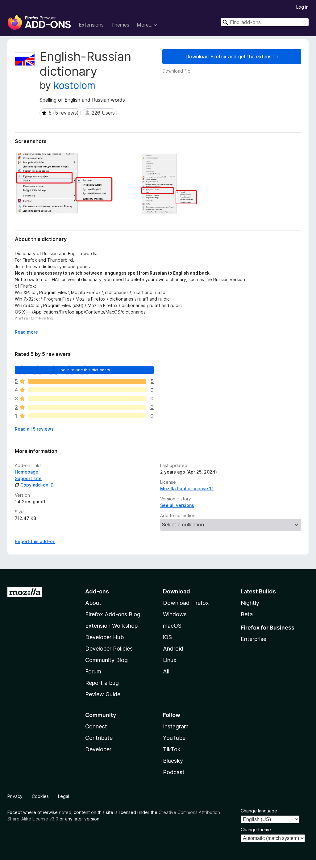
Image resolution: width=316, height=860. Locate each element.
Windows (175, 614)
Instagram (176, 726)
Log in (302, 7)
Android (173, 648)
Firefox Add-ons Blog (112, 614)
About (93, 603)
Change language (259, 810)
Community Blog (106, 660)
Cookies (40, 796)
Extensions (91, 25)
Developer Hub (104, 637)
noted (65, 812)
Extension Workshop (111, 625)
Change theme (256, 829)
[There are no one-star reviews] (87, 415)
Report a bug (102, 683)
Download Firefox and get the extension (231, 56)
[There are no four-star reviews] (87, 389)
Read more (26, 332)
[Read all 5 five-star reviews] (87, 381)
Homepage (26, 471)
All (166, 671)
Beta (247, 614)
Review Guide (102, 694)
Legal (63, 796)
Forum (93, 671)
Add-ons (97, 591)
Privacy (15, 796)
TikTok (172, 749)
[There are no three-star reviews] (87, 398)
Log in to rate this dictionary (84, 370)
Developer (98, 749)
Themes (120, 25)
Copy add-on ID (37, 484)
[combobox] (265, 22)
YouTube (174, 738)
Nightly (250, 603)
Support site (28, 478)
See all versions (177, 505)
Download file (176, 71)
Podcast (174, 772)
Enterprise (253, 639)
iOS (167, 637)
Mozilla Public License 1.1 (187, 488)
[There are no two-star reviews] (87, 407)
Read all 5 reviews (34, 429)
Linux (170, 660)
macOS (172, 625)
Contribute (99, 738)
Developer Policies (109, 648)
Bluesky (173, 760)
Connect (96, 726)
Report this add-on (35, 541)
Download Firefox (186, 603)
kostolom (74, 85)
